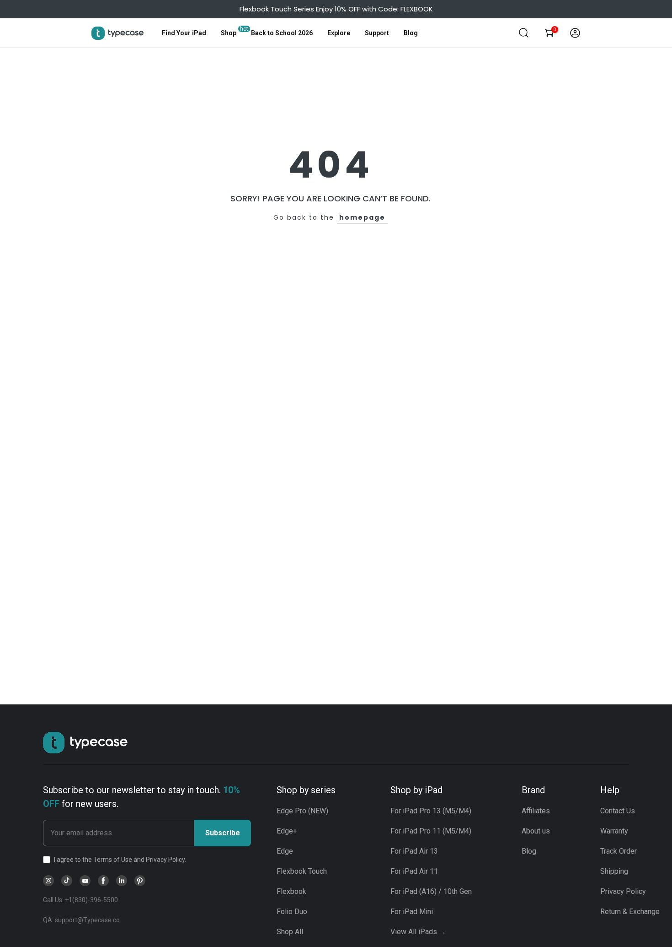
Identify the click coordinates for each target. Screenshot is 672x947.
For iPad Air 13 (414, 851)
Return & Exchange (630, 911)
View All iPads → (418, 931)
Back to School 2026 (282, 33)
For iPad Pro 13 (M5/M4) (430, 810)
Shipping (614, 871)
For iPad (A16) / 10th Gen (431, 891)
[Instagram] (48, 880)
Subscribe (222, 832)
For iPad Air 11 (414, 871)
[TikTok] (66, 880)
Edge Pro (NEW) (302, 810)
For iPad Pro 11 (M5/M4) (430, 831)
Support (377, 33)
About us (536, 831)
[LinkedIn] (121, 880)
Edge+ (287, 831)
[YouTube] (85, 880)
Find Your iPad (184, 33)
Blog (411, 33)
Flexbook (291, 891)
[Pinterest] (139, 880)
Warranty (614, 831)
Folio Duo (292, 911)
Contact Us (617, 810)
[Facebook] (103, 880)
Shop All (290, 931)
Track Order (618, 851)
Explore (338, 33)
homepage (362, 217)
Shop (228, 33)
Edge (285, 851)
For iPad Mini (411, 911)
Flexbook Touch (302, 871)
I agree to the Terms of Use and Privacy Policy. (120, 859)
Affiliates (536, 810)
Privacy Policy (623, 891)
